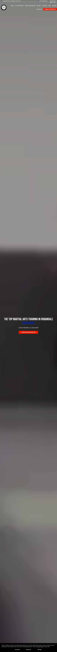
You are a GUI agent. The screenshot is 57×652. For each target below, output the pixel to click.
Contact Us (39, 9)
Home (12, 5)
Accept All (17, 649)
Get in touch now (43, 1)
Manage (39, 649)
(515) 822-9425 (53, 1)
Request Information (50, 9)
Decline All (28, 649)
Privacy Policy (40, 646)
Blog (50, 5)
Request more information (28, 332)
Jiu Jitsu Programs (19, 5)
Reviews (39, 5)
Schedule (54, 5)
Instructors (44, 5)
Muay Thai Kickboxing (30, 5)
